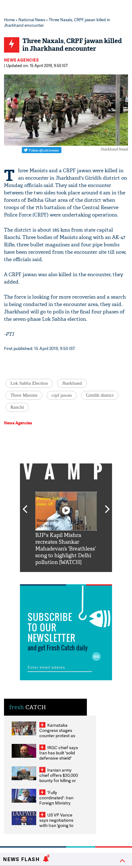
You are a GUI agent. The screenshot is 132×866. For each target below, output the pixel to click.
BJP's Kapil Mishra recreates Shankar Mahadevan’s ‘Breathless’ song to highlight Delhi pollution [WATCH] (65, 549)
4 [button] (75, 577)
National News (31, 19)
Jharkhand (72, 383)
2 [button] (57, 577)
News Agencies (21, 60)
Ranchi (17, 407)
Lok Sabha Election (29, 383)
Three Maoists (23, 395)
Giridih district (100, 395)
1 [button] (48, 577)
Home (9, 19)
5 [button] (84, 577)
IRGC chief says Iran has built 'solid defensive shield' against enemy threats (58, 758)
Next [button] (107, 505)
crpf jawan (62, 395)
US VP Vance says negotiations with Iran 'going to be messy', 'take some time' (56, 825)
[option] (66, 529)
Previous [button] (25, 505)
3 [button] (66, 577)
